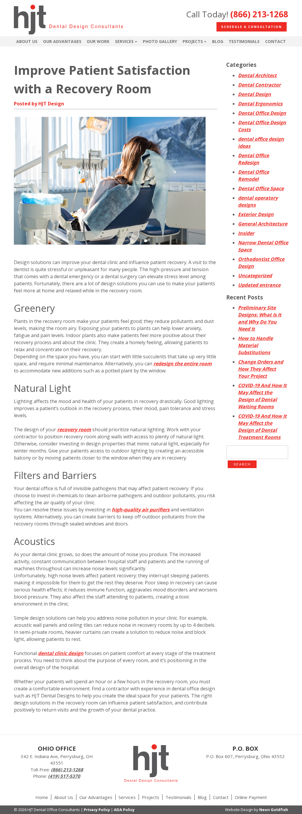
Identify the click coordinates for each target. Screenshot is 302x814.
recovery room (74, 429)
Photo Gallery (160, 41)
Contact (275, 41)
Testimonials (244, 41)
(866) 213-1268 (259, 14)
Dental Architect (257, 75)
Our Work (98, 41)
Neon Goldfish (273, 809)
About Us (26, 41)
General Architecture (262, 224)
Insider (246, 233)
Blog (217, 41)
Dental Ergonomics (260, 103)
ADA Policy (124, 809)
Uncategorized (255, 275)
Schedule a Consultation (251, 27)
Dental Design (254, 94)
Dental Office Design (262, 113)
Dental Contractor (259, 85)
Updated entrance (259, 285)
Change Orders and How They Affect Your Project (260, 369)
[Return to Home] (68, 20)
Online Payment (251, 797)
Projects (193, 41)
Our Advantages (62, 41)
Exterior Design (256, 214)
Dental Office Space (261, 188)
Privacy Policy (97, 809)
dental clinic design (60, 653)
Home (41, 797)
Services (124, 41)
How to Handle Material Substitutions (255, 345)
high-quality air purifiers (141, 509)
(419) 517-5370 (64, 776)
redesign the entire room (182, 363)
